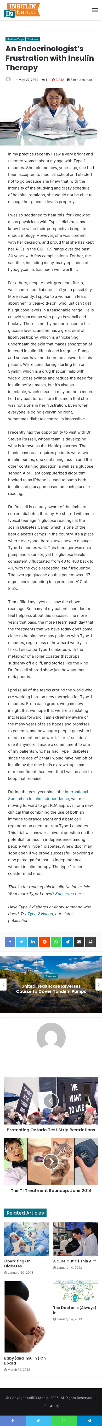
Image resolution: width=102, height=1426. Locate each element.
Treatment (32, 39)
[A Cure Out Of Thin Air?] (75, 1239)
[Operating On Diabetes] (26, 1239)
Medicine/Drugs (15, 39)
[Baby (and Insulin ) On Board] (26, 1317)
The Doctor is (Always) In (75, 1310)
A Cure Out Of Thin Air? (74, 1261)
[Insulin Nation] (22, 10)
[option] (51, 984)
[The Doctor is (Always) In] (75, 1291)
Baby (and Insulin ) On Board (25, 1361)
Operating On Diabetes (17, 1264)
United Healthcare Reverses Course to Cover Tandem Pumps (51, 988)
